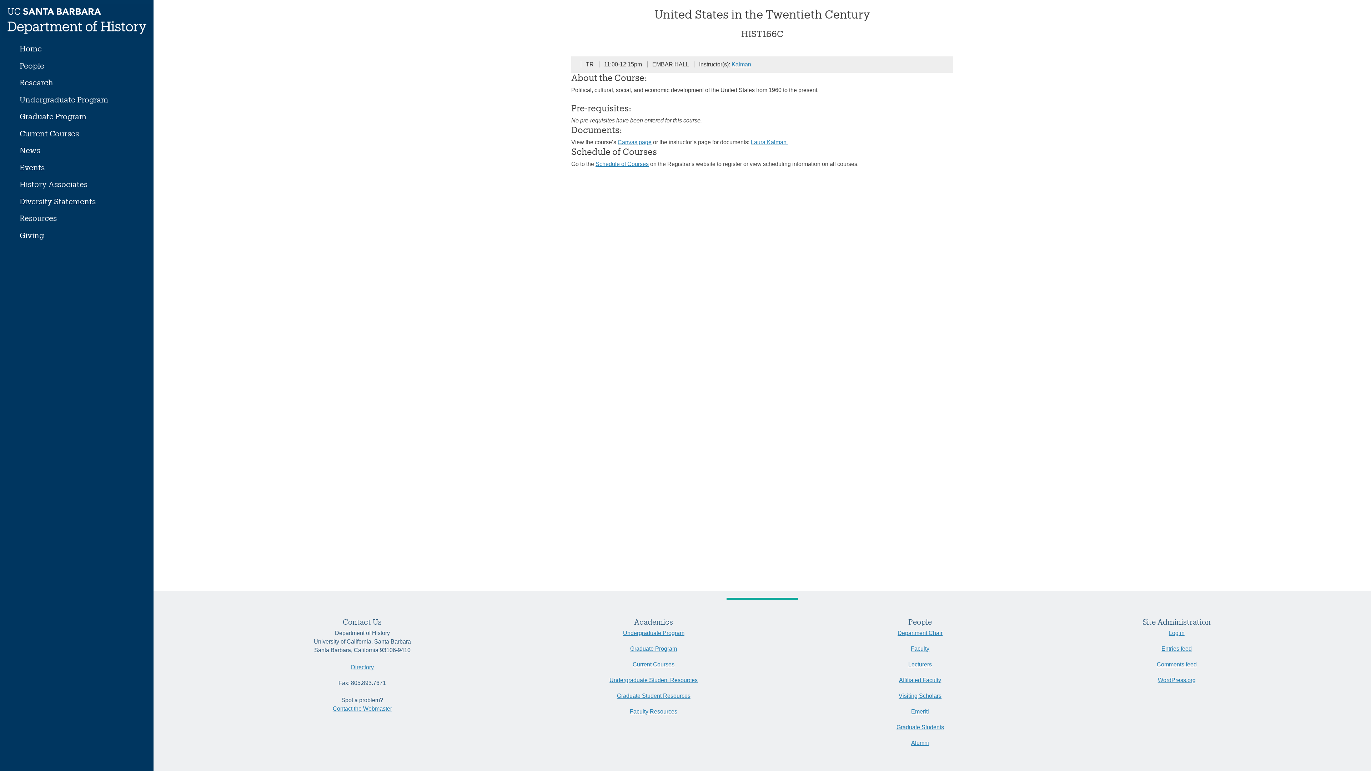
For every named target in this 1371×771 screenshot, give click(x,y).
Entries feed (1176, 649)
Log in (1177, 633)
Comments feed (1177, 664)
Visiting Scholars (920, 696)
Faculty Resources (653, 712)
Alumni (920, 743)
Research (36, 82)
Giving (32, 235)
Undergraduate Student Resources (653, 680)
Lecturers (920, 664)
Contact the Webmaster (362, 709)
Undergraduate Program (64, 99)
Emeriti (920, 712)
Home (31, 48)
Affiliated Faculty (920, 680)
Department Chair (920, 633)
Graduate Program (53, 116)
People (32, 65)
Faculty (920, 649)
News (30, 150)
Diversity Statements (58, 201)
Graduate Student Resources (653, 696)
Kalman (741, 64)
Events (32, 167)
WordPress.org (1177, 680)
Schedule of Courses (622, 164)
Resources (38, 217)
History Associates (53, 184)
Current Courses (49, 133)
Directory (362, 667)
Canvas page (635, 142)
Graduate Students (920, 727)
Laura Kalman (769, 142)
